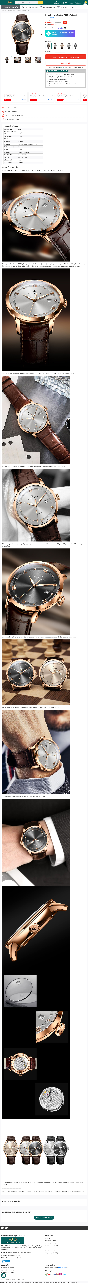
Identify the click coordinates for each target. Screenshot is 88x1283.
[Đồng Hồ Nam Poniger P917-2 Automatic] (22, 34)
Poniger (55, 20)
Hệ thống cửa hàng (70, 2)
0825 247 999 (60, 3)
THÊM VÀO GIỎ (65, 63)
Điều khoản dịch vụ (50, 1240)
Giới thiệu (48, 1238)
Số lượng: (48, 51)
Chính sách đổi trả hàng (51, 1245)
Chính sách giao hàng (51, 1243)
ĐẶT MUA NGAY (66, 56)
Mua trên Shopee (6, 1275)
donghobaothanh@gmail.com (15, 1258)
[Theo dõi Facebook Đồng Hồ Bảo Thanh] (2, 1227)
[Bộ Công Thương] (5, 1261)
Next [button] (41, 34)
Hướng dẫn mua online (49, 7)
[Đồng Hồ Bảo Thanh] (7, 2)
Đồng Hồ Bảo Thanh (18, 1279)
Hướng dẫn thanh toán (31, 7)
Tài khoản (79, 2)
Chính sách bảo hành (51, 1248)
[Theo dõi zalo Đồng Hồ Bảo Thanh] (6, 1227)
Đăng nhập (78, 3)
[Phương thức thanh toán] (55, 1274)
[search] (40, 2)
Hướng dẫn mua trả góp (67, 7)
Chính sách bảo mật (50, 1250)
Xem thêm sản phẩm (44, 1218)
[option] (22, 34)
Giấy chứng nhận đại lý (51, 1253)
